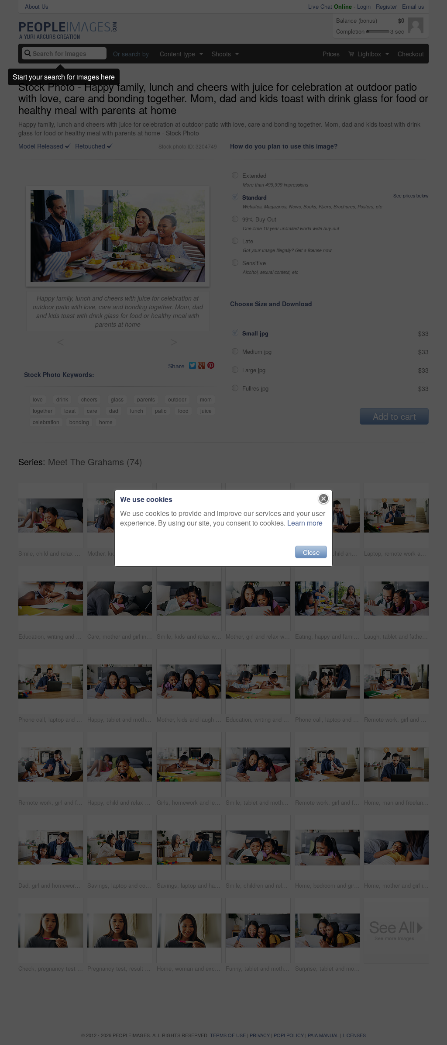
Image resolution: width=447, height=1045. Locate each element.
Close (311, 552)
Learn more (305, 523)
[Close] (323, 498)
